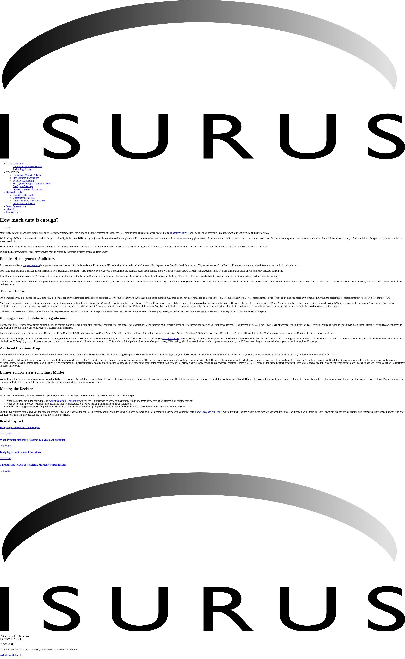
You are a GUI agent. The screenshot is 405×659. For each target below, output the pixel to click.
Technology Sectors (22, 169)
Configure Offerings (23, 186)
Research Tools (14, 192)
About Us (11, 209)
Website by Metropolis (11, 655)
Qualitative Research (23, 195)
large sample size (31, 265)
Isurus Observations (16, 206)
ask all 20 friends (170, 338)
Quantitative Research (24, 197)
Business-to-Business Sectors (27, 166)
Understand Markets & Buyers (28, 175)
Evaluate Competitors (23, 180)
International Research (24, 203)
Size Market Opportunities (26, 177)
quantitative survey (179, 233)
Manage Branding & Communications (32, 183)
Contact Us (12, 212)
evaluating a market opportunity (64, 400)
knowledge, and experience (209, 412)
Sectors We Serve (15, 163)
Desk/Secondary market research (29, 200)
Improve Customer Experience (28, 189)
